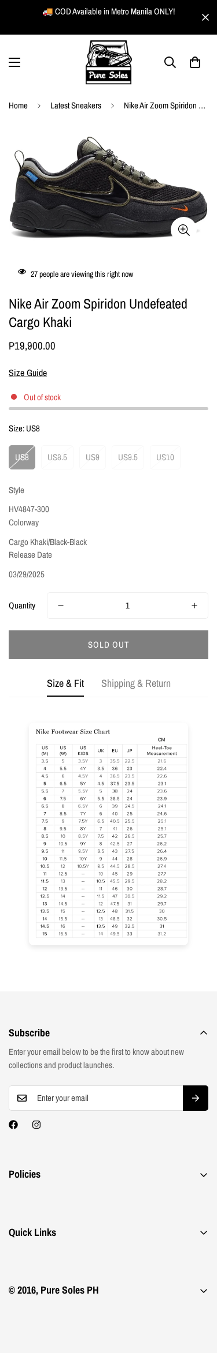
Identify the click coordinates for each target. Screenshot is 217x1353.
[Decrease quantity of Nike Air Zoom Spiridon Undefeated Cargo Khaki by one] (60, 605)
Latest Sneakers (75, 105)
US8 (22, 457)
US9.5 (128, 457)
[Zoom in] (184, 230)
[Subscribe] (195, 1098)
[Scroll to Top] (196, 1291)
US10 (165, 457)
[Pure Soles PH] (109, 63)
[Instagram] (36, 1124)
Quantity (22, 605)
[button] (195, 62)
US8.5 (57, 457)
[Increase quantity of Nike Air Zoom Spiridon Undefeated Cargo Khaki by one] (194, 605)
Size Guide (28, 372)
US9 (93, 457)
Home (18, 105)
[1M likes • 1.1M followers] (13, 1124)
